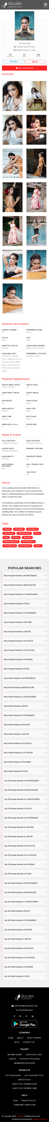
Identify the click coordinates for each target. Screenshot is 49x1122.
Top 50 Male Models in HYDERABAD (20, 920)
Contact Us (29, 1042)
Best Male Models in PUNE (16, 771)
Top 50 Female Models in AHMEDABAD (21, 780)
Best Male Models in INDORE (17, 724)
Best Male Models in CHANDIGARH (20, 696)
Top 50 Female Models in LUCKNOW (20, 855)
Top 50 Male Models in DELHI (17, 911)
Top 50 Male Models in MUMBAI (18, 967)
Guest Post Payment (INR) (24, 1088)
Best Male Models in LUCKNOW (18, 752)
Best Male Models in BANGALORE (19, 687)
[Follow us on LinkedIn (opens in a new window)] (33, 1016)
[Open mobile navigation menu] (45, 4)
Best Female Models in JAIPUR (17, 631)
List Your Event (13, 1075)
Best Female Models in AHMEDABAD (20, 575)
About (20, 1038)
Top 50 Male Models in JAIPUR (17, 939)
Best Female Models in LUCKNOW (19, 650)
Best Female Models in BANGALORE (20, 585)
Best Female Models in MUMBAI (18, 659)
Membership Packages (24, 1063)
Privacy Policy (28, 1100)
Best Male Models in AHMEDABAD (19, 678)
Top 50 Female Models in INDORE (19, 827)
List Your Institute (33, 1075)
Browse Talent (15, 1054)
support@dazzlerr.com (25, 1006)
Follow (15, 61)
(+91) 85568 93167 (25, 1010)
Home (10, 1038)
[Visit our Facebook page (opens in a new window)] (14, 1016)
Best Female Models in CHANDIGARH (21, 594)
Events (12, 1059)
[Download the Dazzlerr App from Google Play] (24, 1024)
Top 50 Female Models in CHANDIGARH (22, 799)
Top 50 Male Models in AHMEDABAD (20, 883)
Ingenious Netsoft (40, 1119)
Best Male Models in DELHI (16, 706)
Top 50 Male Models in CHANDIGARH (21, 901)
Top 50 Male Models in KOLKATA (18, 948)
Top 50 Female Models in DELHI (18, 808)
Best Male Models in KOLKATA (17, 743)
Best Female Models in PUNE (16, 668)
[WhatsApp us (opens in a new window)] (27, 1016)
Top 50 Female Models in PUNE (17, 873)
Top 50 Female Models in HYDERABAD (21, 817)
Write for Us (24, 1080)
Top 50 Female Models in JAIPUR (18, 836)
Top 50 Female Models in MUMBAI (19, 864)
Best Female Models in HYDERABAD (20, 613)
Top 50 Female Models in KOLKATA (19, 845)
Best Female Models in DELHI (17, 603)
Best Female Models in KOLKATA (18, 641)
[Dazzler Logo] (12, 5)
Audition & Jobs (33, 1054)
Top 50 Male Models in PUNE (17, 976)
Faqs (15, 1100)
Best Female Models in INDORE (18, 622)
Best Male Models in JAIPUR (16, 734)
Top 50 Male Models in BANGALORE (20, 892)
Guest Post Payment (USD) (24, 1084)
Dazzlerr (20, 1116)
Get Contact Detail (25, 68)
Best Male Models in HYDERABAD (19, 715)
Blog (17, 1042)
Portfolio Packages (30, 1059)
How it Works (34, 1038)
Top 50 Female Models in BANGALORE (21, 790)
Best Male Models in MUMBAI (17, 762)
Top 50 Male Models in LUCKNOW (19, 957)
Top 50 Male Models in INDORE (18, 929)
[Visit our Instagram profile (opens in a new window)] (20, 1016)
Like (36, 61)
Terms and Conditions (25, 1105)
